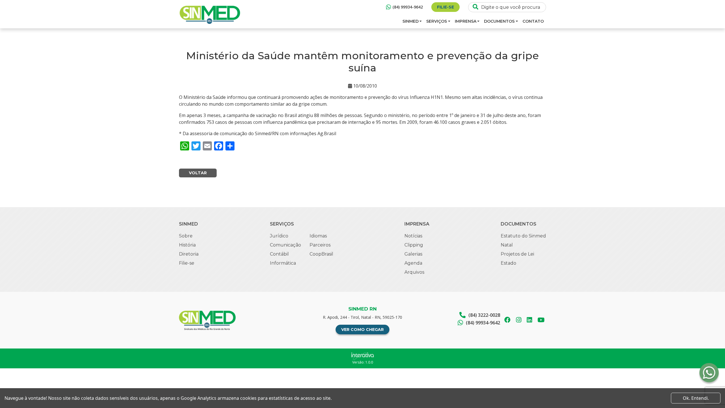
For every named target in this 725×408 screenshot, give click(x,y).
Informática (283, 263)
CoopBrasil (321, 254)
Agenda (413, 263)
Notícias (413, 236)
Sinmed (410, 21)
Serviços (436, 21)
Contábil (279, 254)
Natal (507, 245)
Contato (533, 21)
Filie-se (445, 7)
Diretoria (189, 254)
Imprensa (465, 21)
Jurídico (279, 236)
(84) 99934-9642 (408, 7)
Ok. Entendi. (696, 398)
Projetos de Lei (517, 254)
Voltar (198, 172)
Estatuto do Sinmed (523, 236)
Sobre (186, 236)
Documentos (499, 21)
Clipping (413, 245)
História (187, 245)
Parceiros (320, 245)
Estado (508, 263)
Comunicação (285, 245)
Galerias (413, 254)
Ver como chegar (362, 329)
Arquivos (414, 272)
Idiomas (318, 236)
